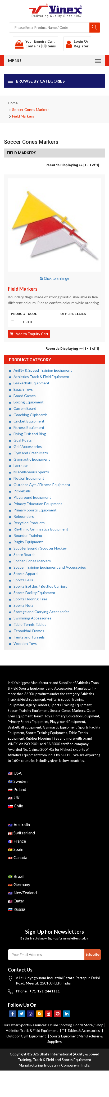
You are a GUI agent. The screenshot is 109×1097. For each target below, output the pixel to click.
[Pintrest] (57, 1013)
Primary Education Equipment (36, 503)
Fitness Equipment (27, 427)
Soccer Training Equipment (28, 710)
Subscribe (92, 954)
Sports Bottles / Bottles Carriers (39, 586)
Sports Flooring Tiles (29, 599)
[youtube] (48, 1013)
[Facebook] (12, 1013)
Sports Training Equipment (71, 705)
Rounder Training (26, 535)
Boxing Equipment (27, 402)
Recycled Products (28, 522)
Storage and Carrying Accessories (40, 611)
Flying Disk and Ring (28, 433)
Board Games (23, 395)
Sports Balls (22, 580)
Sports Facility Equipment (33, 592)
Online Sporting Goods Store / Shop (76, 1025)
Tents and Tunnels (28, 637)
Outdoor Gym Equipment (26, 1036)
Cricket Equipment (27, 421)
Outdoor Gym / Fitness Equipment (40, 484)
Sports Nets (22, 605)
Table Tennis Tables (28, 624)
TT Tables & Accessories (81, 1030)
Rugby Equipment (27, 541)
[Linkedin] (66, 1013)
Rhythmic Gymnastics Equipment (39, 529)
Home (13, 103)
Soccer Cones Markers (30, 109)
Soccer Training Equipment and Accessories (48, 567)
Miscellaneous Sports (30, 472)
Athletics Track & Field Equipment (40, 376)
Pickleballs (21, 491)
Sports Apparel (24, 573)
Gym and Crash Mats (29, 453)
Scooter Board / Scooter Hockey (39, 548)
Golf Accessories (26, 446)
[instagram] (30, 1013)
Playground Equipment (31, 497)
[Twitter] (21, 1013)
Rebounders (22, 516)
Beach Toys (22, 389)
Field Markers (23, 116)
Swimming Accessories (31, 618)
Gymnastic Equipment (30, 459)
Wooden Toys (24, 643)
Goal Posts (21, 440)
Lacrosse (19, 465)
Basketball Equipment (30, 383)
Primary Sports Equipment (34, 510)
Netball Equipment (27, 478)
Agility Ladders (37, 705)
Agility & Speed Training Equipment (41, 370)
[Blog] (39, 1013)
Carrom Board (23, 408)
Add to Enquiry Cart (30, 333)
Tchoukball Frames (27, 630)
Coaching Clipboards (29, 414)
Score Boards (23, 554)
